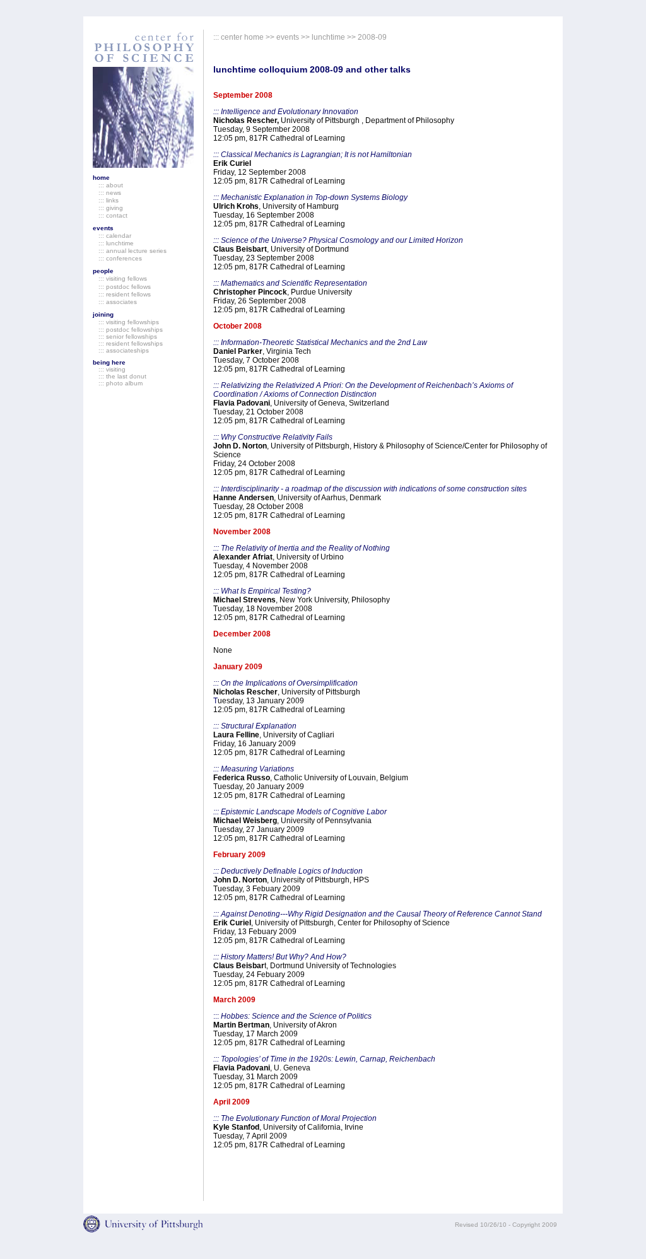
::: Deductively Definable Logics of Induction (288, 871)
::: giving (108, 207)
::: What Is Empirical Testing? (262, 591)
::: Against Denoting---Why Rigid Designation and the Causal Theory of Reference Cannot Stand (377, 914)
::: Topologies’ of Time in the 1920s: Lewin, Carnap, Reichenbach (324, 1059)
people (103, 270)
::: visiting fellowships (126, 322)
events (103, 228)
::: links (106, 200)
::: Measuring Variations (253, 768)
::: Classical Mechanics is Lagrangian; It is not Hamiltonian (312, 154)
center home (242, 37)
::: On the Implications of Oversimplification (285, 683)
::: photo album (118, 383)
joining (103, 314)
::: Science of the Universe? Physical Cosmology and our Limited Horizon (338, 240)
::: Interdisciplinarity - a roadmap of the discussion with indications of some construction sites (370, 488)
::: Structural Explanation (255, 726)
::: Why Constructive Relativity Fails (272, 437)
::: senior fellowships (125, 336)
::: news (107, 192)
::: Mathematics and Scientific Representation (290, 283)
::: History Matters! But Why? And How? (279, 956)
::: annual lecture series (130, 250)
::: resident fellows (122, 294)
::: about (108, 185)
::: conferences (117, 258)
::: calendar (112, 235)
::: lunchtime (113, 243)
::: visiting (109, 369)
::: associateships (121, 350)
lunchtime (328, 37)
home (101, 177)
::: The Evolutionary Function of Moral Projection (295, 1118)
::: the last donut (119, 376)
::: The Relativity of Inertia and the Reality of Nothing (301, 548)
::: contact (110, 215)
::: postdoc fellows (124, 286)
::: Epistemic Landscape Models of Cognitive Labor (300, 811)
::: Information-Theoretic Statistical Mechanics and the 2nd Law (320, 342)
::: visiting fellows (120, 278)
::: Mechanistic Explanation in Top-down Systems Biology (310, 197)
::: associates (115, 301)
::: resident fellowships (128, 343)
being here (109, 362)
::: (292, 1016)
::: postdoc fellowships (128, 329)
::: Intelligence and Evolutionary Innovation (285, 111)
